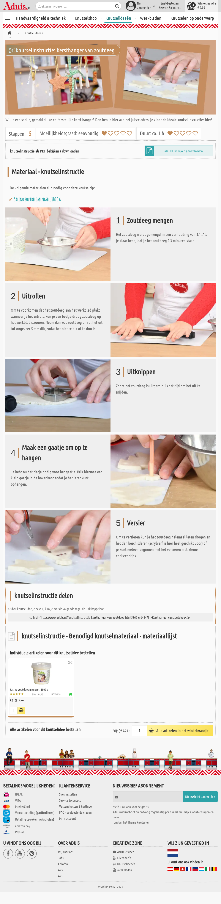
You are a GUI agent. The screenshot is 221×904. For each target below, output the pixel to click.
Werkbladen (150, 18)
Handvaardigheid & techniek (41, 18)
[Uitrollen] (163, 319)
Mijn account (67, 818)
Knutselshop (86, 18)
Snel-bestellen (170, 3)
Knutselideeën (118, 18)
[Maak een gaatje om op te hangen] (163, 471)
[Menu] (7, 17)
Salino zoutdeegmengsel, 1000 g (37, 199)
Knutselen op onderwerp (192, 18)
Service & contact (170, 7)
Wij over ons (65, 852)
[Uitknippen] (57, 395)
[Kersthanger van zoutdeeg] (110, 77)
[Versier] (57, 546)
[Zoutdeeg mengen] (57, 244)
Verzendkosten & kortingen (76, 806)
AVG (60, 876)
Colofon (63, 864)
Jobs (60, 858)
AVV (60, 870)
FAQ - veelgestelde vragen (75, 812)
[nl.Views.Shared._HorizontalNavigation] (9, 33)
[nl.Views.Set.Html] (70, 662)
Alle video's (124, 858)
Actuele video (125, 852)
